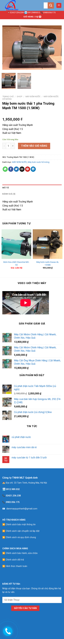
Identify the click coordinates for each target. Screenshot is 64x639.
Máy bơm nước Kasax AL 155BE (47, 263)
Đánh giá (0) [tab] (8, 194)
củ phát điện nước (21, 437)
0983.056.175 (12, 502)
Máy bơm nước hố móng (38, 162)
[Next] (56, 47)
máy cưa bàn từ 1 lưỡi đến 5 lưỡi (29, 457)
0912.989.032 (13, 489)
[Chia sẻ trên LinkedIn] (33, 169)
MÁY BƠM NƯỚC (33, 96)
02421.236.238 (13, 495)
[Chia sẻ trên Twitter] (16, 169)
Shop (19, 96)
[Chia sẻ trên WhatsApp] (5, 169)
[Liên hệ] (7, 630)
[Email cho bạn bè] (22, 169)
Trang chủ (8, 96)
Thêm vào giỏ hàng (34, 145)
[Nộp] (51, 5)
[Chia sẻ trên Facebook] (10, 169)
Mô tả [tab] (5, 187)
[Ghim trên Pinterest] (27, 169)
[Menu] (59, 5)
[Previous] (7, 47)
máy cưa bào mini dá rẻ (24, 447)
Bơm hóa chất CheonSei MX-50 (16, 263)
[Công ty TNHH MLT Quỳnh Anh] (17, 5)
